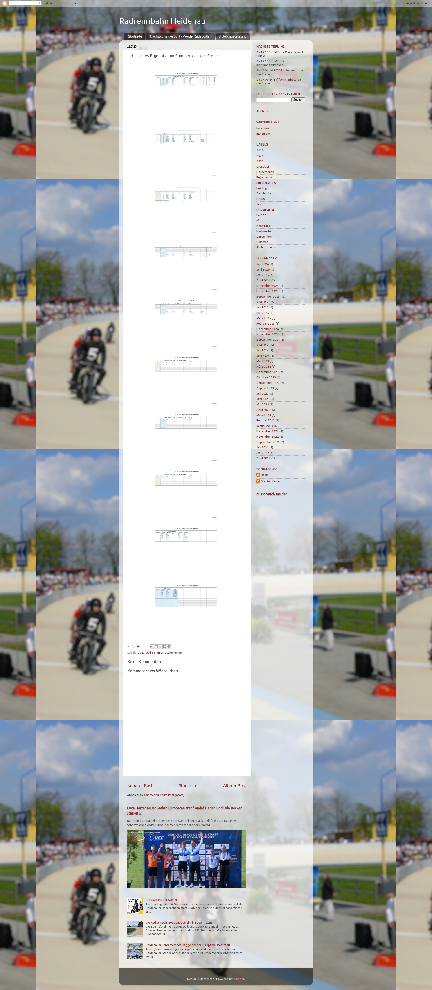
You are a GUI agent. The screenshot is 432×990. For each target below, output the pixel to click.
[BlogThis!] (156, 646)
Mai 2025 (262, 312)
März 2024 (263, 366)
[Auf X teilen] (160, 646)
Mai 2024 (262, 361)
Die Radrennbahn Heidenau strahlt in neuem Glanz (179, 922)
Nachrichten (264, 226)
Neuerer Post (140, 785)
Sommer (157, 652)
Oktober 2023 (266, 377)
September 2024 (268, 339)
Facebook (263, 128)
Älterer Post (234, 785)
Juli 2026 (262, 264)
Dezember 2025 (267, 285)
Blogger (238, 979)
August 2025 (265, 302)
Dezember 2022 (267, 431)
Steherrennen (174, 652)
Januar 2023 (264, 426)
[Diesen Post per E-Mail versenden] (152, 646)
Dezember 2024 (267, 329)
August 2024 (265, 345)
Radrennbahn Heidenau (162, 20)
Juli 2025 (262, 307)
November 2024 (267, 334)
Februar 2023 (265, 420)
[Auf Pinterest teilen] (169, 646)
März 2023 (263, 415)
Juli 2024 (262, 350)
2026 (260, 161)
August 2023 (265, 388)
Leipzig (261, 215)
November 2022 (267, 436)
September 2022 (268, 442)
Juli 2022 (262, 447)
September (264, 236)
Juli (148, 652)
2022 (260, 150)
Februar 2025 (265, 323)
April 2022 (263, 458)
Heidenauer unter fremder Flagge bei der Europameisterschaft (188, 945)
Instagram (263, 133)
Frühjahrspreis (266, 182)
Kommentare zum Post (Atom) (164, 795)
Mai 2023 (262, 404)
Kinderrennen (265, 209)
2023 (141, 652)
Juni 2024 (263, 355)
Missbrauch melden (272, 494)
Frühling (261, 188)
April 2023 (263, 410)
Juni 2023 (263, 399)
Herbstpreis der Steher (161, 899)
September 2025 (268, 296)
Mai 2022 (262, 453)
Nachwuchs (263, 231)
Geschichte (263, 193)
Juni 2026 (263, 269)
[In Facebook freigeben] (164, 646)
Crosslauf (262, 166)
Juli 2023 (262, 393)
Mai (258, 220)
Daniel (265, 475)
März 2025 (263, 318)
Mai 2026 (262, 275)
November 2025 (267, 291)
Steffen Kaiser (271, 481)
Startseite (135, 36)
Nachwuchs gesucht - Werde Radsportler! (181, 36)
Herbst (261, 198)
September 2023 (268, 383)
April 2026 (263, 280)
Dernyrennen (265, 172)
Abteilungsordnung (232, 36)
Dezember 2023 (267, 372)
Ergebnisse (264, 177)
